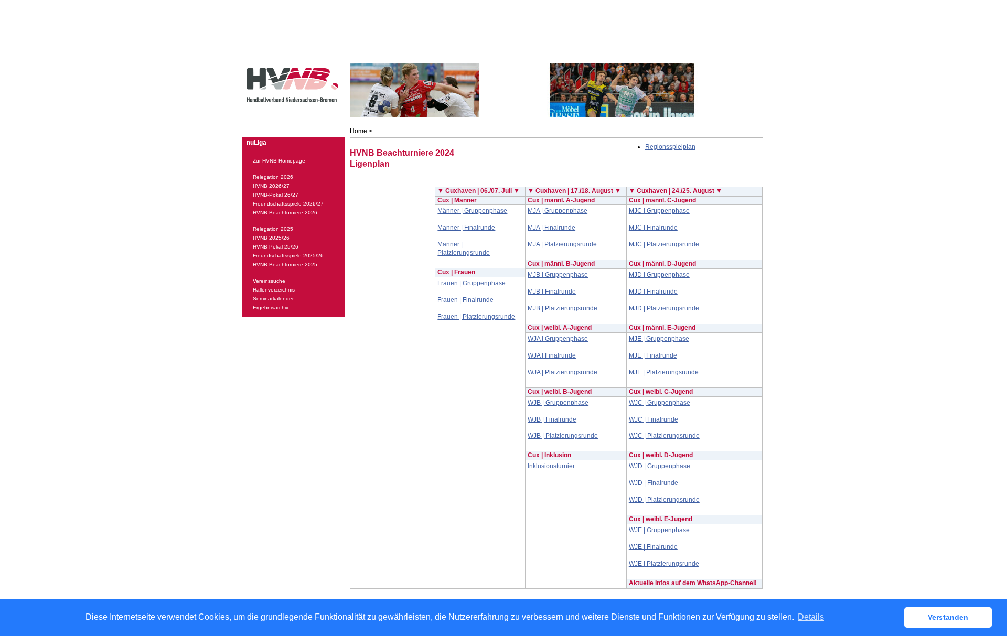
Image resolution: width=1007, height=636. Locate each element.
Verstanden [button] (948, 617)
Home (358, 131)
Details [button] (811, 616)
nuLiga (256, 142)
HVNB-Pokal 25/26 (275, 247)
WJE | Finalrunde (653, 547)
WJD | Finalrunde (653, 483)
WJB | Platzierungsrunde (563, 435)
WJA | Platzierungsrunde (562, 372)
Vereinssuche (269, 281)
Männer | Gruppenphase (472, 210)
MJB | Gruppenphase (558, 274)
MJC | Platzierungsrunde (664, 244)
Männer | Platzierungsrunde (463, 248)
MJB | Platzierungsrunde (562, 308)
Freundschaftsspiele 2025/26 (288, 255)
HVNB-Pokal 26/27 (275, 195)
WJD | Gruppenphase (659, 466)
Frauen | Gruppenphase (471, 283)
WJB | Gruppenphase (558, 402)
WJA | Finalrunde (552, 355)
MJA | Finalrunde (551, 227)
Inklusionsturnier (551, 466)
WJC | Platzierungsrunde (664, 435)
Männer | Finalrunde (466, 227)
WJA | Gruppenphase (558, 338)
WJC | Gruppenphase (659, 402)
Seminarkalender (273, 298)
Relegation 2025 (273, 229)
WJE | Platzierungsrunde (664, 563)
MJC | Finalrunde (653, 227)
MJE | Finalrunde (653, 355)
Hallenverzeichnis (274, 290)
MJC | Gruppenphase (659, 210)
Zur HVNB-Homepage (279, 161)
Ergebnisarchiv (270, 307)
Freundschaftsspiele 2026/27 (288, 204)
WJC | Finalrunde (653, 419)
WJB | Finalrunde (552, 419)
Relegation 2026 (273, 177)
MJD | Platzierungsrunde (664, 308)
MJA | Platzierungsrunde (562, 244)
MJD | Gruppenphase (659, 274)
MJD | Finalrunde (653, 291)
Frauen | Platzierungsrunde (476, 316)
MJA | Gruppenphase (557, 210)
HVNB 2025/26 (271, 238)
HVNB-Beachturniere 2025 (285, 264)
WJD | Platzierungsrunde (664, 499)
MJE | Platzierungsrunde (664, 372)
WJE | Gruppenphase (659, 530)
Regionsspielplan (670, 146)
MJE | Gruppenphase (659, 338)
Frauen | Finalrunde (465, 300)
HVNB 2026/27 (271, 186)
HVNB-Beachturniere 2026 (285, 212)
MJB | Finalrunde (552, 291)
